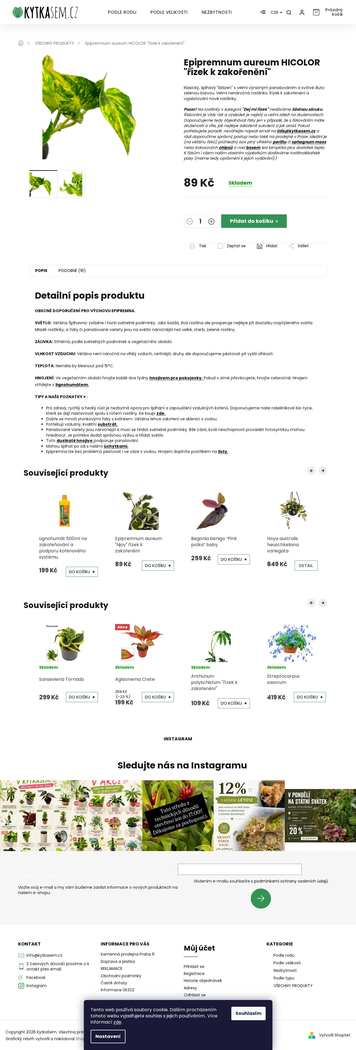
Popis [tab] (41, 270)
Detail (306, 565)
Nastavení (108, 1036)
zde (117, 1022)
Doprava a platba (118, 961)
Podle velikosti (287, 963)
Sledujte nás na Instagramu (182, 765)
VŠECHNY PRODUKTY (293, 985)
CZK (275, 12)
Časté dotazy (114, 983)
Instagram (36, 985)
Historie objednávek (203, 980)
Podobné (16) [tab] (72, 270)
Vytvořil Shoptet (334, 1035)
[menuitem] (122, 12)
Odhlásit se (195, 995)
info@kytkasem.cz (44, 955)
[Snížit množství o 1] (189, 222)
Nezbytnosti (285, 970)
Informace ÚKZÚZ (118, 990)
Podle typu (284, 978)
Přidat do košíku (251, 220)
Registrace (194, 973)
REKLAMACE (111, 968)
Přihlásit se (263, 898)
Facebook (36, 977)
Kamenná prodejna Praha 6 (128, 954)
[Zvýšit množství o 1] (211, 222)
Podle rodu (284, 955)
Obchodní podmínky (121, 976)
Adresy (190, 988)
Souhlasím (248, 1013)
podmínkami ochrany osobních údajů (291, 881)
